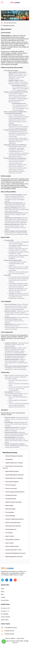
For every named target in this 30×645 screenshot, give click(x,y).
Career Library (5, 619)
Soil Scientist (9, 532)
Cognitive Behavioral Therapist (14, 462)
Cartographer (9, 459)
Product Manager (10, 515)
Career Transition (5, 616)
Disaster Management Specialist (14, 474)
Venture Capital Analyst (12, 546)
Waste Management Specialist (13, 556)
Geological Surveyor (11, 495)
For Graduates (4, 614)
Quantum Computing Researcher (14, 519)
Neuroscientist (6, 29)
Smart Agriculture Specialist (13, 526)
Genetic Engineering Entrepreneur (14, 491)
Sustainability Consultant (12, 539)
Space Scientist (9, 536)
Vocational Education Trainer (13, 549)
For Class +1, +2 (5, 611)
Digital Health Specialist (12, 471)
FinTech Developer (10, 485)
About (2, 591)
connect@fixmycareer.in (10, 627)
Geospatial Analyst (10, 498)
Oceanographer (9, 512)
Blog (2, 594)
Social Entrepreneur (10, 529)
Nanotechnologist (10, 509)
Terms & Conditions (10, 638)
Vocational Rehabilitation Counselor (15, 553)
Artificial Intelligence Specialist (14, 456)
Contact (3, 597)
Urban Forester (9, 543)
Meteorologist (9, 505)
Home (2, 588)
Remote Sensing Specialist (12, 522)
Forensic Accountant (11, 488)
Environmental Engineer (12, 481)
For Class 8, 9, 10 (5, 608)
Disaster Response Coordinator (14, 478)
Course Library (5, 600)
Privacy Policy (20, 638)
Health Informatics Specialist (13, 502)
